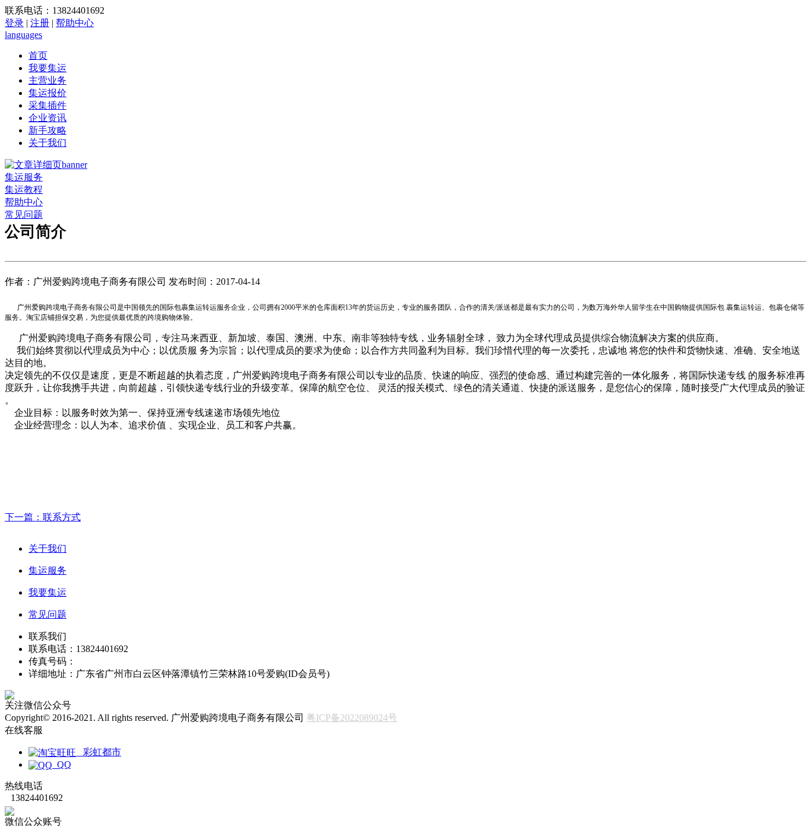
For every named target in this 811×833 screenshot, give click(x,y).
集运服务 (24, 177)
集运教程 (24, 190)
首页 (37, 55)
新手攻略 (47, 130)
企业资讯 (47, 118)
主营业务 (47, 80)
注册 (39, 23)
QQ (61, 764)
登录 (14, 23)
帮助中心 (75, 23)
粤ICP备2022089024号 (351, 718)
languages (23, 35)
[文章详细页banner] (46, 165)
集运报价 (47, 93)
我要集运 (47, 68)
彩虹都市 (98, 752)
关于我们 (47, 143)
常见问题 (24, 214)
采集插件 (47, 105)
